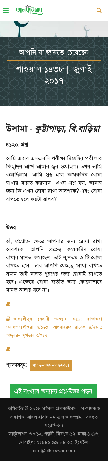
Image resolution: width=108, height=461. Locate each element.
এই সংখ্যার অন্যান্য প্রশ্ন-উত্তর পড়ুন (53, 391)
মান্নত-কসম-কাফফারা (51, 365)
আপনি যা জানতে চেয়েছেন (54, 52)
